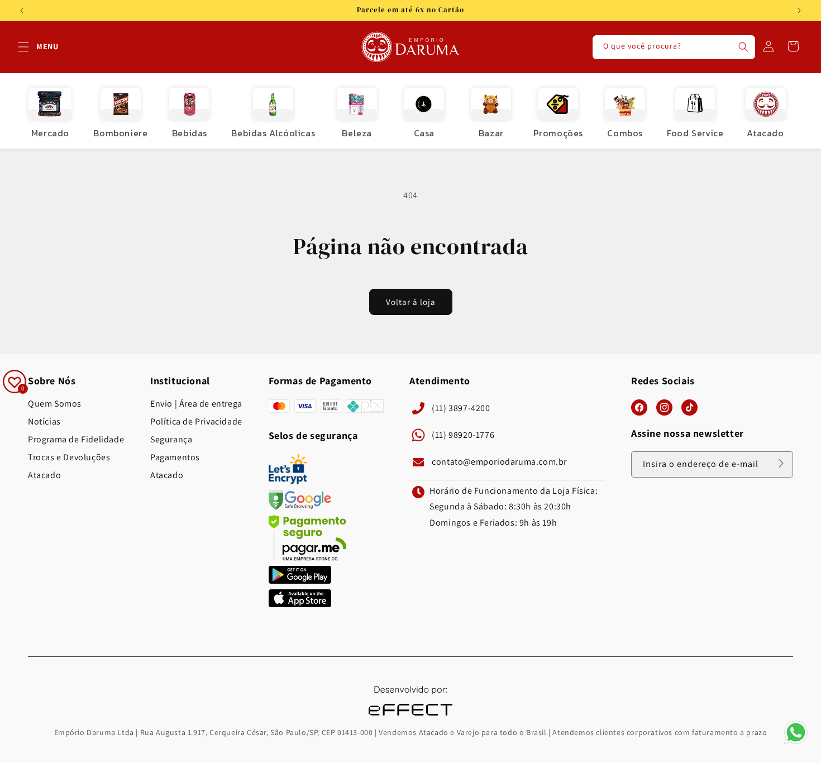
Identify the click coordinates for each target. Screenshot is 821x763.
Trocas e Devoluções (69, 457)
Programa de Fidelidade (76, 439)
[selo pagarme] (308, 558)
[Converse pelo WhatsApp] (796, 743)
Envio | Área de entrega (196, 403)
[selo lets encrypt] (288, 481)
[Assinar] (781, 463)
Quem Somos (55, 403)
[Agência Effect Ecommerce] (410, 717)
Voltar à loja (411, 302)
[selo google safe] (300, 507)
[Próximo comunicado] (799, 10)
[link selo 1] (300, 580)
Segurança (171, 439)
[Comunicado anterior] (21, 10)
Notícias (44, 421)
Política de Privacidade (196, 421)
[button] (23, 47)
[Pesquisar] (743, 47)
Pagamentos (175, 457)
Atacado (44, 475)
